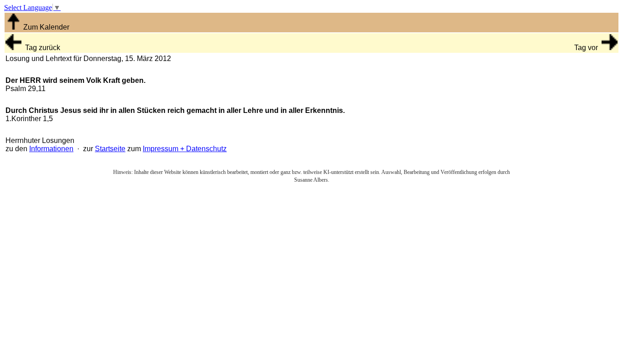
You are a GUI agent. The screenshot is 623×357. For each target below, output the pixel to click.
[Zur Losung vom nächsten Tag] (610, 47)
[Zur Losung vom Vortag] (13, 47)
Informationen (51, 149)
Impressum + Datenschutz (185, 149)
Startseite (110, 149)
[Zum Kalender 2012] (13, 27)
